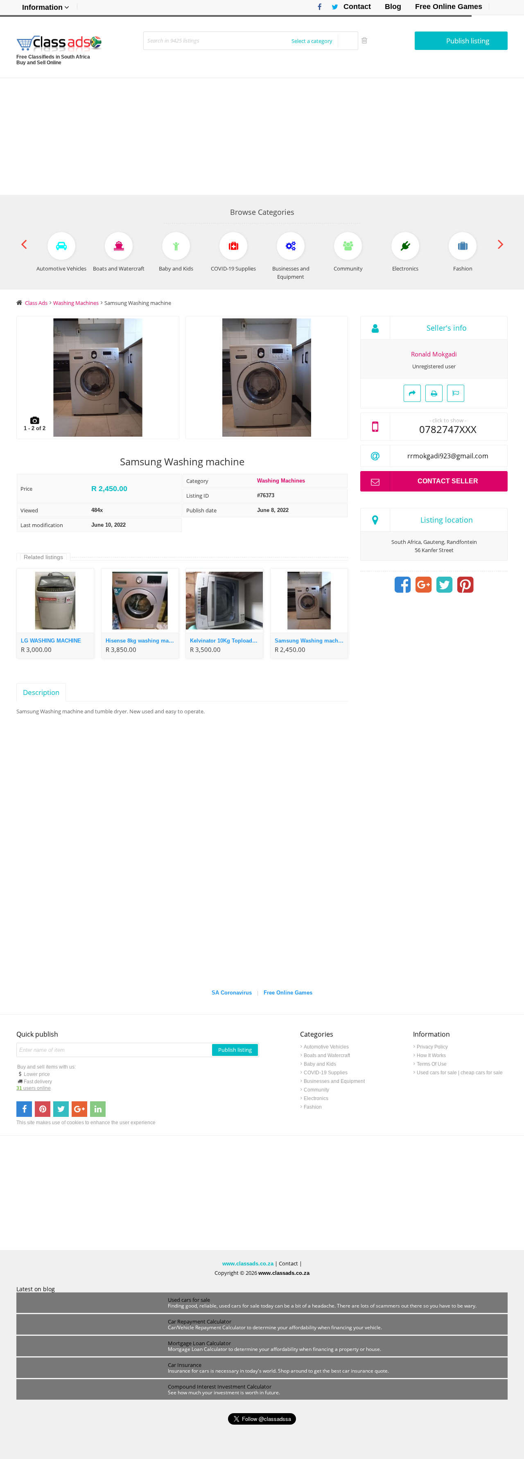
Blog (393, 6)
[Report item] (455, 393)
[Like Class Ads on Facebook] (317, 6)
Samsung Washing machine (310, 641)
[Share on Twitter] (444, 584)
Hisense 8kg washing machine (142, 641)
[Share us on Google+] (79, 1109)
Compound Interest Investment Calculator (219, 1386)
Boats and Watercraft (327, 1055)
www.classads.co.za (247, 1264)
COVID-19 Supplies (326, 1073)
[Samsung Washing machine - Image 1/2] (97, 377)
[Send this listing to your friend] (412, 393)
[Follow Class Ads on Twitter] (332, 6)
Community (316, 1090)
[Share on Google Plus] (423, 584)
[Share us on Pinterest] (42, 1109)
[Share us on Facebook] (24, 1109)
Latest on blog (35, 1289)
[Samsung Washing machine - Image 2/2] (266, 377)
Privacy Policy (432, 1047)
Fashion (313, 1107)
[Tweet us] (61, 1109)
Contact (357, 6)
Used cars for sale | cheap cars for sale (460, 1073)
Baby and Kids (320, 1064)
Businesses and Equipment (334, 1081)
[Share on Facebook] (402, 584)
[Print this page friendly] (434, 393)
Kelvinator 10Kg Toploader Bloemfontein (226, 641)
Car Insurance (184, 1365)
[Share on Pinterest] (465, 584)
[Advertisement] (262, 135)
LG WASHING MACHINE (51, 641)
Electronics (316, 1098)
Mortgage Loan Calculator (199, 1343)
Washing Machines (281, 481)
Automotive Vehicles (326, 1047)
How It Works (431, 1055)
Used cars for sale (189, 1300)
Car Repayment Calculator (199, 1321)
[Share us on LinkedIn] (98, 1109)
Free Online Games (448, 6)
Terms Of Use (432, 1064)
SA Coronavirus (232, 993)
